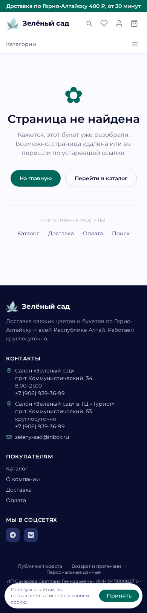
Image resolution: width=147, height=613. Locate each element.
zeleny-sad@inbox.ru (42, 437)
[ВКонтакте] (31, 535)
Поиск (121, 233)
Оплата (93, 233)
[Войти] (119, 23)
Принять (119, 595)
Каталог (28, 233)
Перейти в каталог (101, 178)
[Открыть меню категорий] (135, 44)
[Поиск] (89, 23)
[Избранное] (104, 23)
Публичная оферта (40, 566)
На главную (36, 178)
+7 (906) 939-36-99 (40, 393)
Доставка (61, 233)
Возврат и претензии (96, 566)
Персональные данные (73, 572)
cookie (18, 602)
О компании (23, 479)
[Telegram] (13, 535)
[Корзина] (134, 23)
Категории (21, 44)
